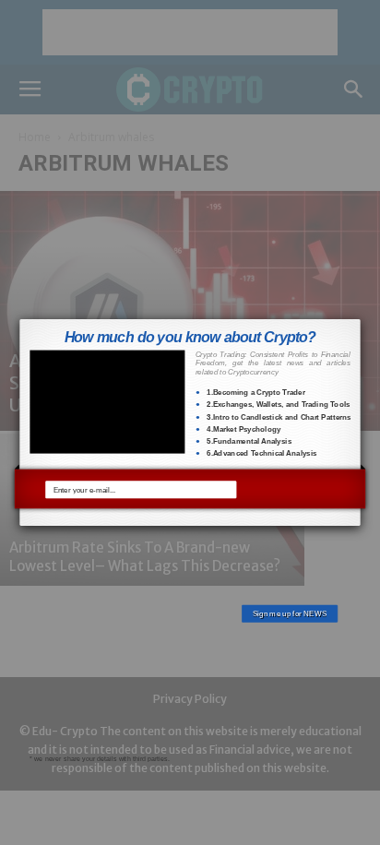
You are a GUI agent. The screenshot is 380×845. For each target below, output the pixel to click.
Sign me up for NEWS (290, 489)
